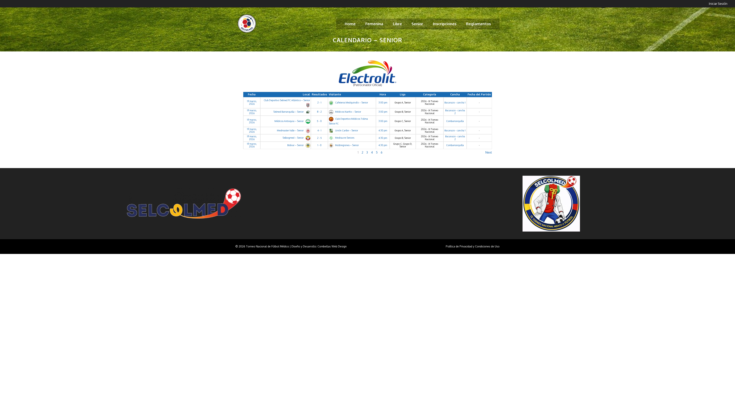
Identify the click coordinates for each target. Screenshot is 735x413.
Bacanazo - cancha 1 (455, 102)
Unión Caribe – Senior (346, 130)
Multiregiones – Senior (347, 145)
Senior (417, 23)
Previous (249, 152)
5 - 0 (319, 121)
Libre (397, 23)
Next (488, 152)
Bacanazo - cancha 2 (455, 112)
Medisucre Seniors (344, 137)
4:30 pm (382, 130)
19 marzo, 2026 (252, 102)
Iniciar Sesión (718, 4)
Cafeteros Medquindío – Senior (351, 102)
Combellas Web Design (332, 246)
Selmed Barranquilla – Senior (288, 111)
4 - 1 (319, 130)
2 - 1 (319, 102)
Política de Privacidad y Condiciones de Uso (473, 246)
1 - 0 (319, 145)
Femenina (374, 23)
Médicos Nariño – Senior (348, 111)
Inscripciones (445, 23)
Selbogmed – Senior (293, 137)
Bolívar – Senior (295, 145)
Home (350, 23)
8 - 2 (319, 111)
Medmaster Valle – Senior (290, 130)
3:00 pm (382, 102)
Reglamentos (478, 23)
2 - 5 (319, 138)
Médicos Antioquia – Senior (289, 121)
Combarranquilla (455, 121)
